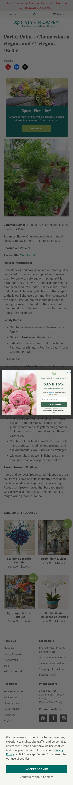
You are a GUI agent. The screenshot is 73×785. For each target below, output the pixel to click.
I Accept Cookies (37, 769)
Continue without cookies (36, 777)
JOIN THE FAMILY (53, 404)
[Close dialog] (68, 372)
